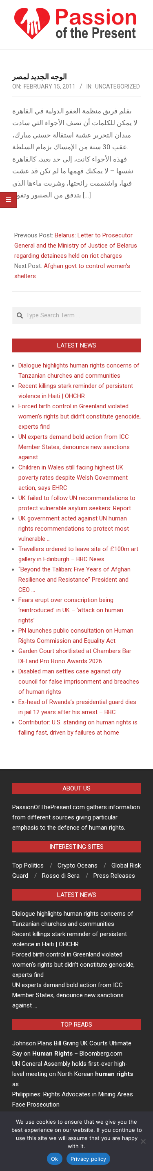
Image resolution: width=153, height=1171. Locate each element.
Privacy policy (88, 1159)
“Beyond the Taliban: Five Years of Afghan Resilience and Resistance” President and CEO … (74, 579)
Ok (54, 1159)
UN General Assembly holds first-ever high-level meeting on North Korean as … (72, 1074)
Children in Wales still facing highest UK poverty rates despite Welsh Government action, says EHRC (73, 477)
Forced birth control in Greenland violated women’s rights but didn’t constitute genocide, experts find (79, 416)
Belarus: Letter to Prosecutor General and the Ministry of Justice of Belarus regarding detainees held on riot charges (75, 245)
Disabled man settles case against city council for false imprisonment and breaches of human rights (78, 681)
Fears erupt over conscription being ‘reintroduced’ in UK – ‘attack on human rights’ (70, 610)
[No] (143, 1141)
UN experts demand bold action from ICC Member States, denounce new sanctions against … (74, 447)
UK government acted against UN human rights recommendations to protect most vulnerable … (73, 528)
